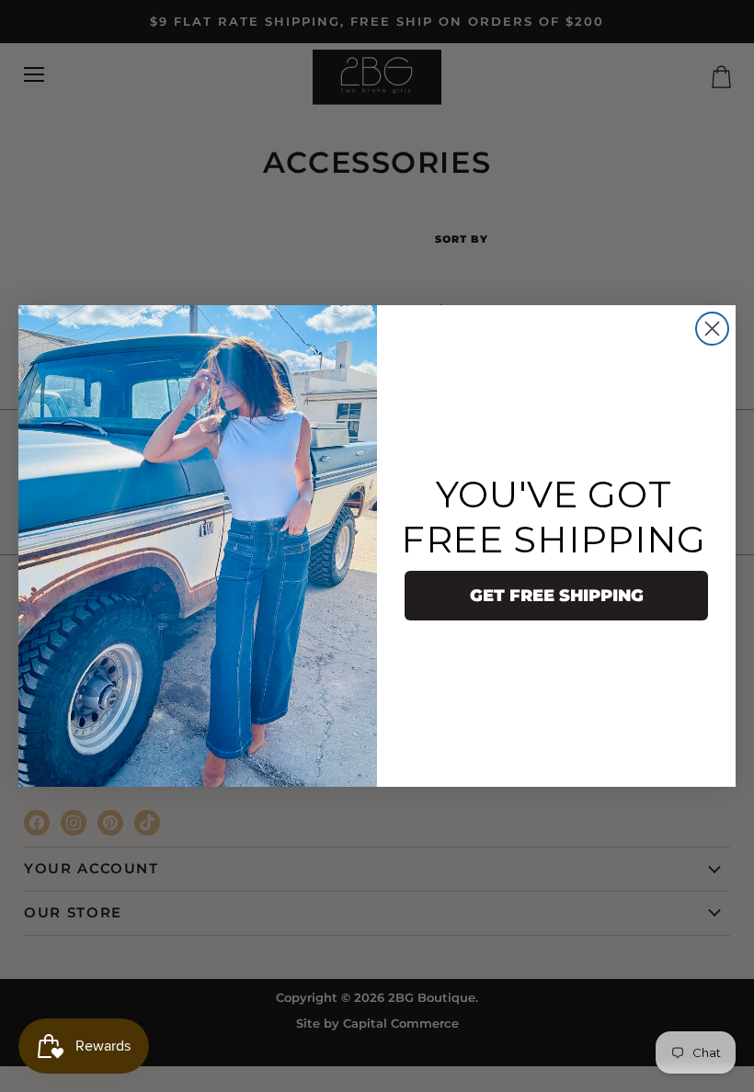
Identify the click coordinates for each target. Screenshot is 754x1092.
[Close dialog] (712, 329)
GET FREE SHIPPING (557, 596)
